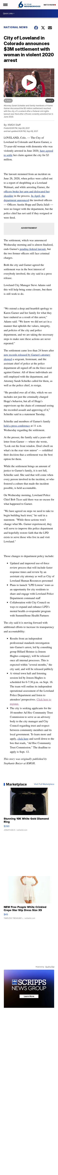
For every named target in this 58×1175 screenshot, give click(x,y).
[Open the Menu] (5, 5)
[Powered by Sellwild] (49, 967)
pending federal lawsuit (33, 249)
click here (22, 738)
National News (16, 27)
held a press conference (17, 425)
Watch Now (49, 5)
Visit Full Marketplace (44, 784)
